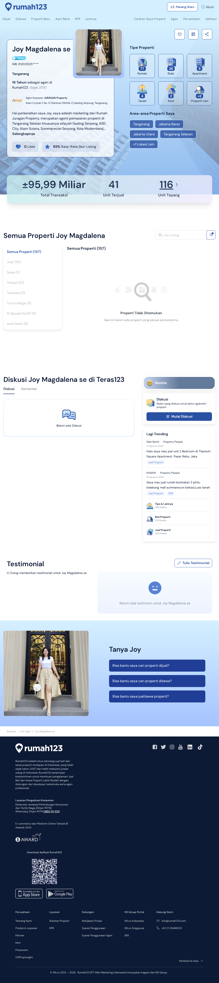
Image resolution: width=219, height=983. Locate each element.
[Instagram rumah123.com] (172, 747)
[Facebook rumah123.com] (154, 747)
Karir (18, 942)
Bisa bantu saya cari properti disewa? (142, 681)
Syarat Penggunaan (93, 928)
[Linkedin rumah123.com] (189, 747)
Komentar (29, 389)
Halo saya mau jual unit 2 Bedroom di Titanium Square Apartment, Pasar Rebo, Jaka (178, 453)
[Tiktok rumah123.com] (200, 747)
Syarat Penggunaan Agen (97, 935)
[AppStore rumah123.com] (29, 893)
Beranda (11, 731)
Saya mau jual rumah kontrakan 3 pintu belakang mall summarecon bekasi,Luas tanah (178, 484)
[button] (180, 34)
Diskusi (9, 389)
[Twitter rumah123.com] (163, 747)
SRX (126, 935)
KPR (171, 493)
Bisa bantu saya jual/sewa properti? (140, 696)
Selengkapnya (23, 133)
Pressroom (21, 950)
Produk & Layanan (26, 928)
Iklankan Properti (59, 921)
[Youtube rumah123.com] (180, 747)
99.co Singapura (134, 928)
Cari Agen (25, 731)
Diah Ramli (152, 442)
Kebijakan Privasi (92, 921)
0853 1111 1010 (52, 811)
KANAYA (151, 473)
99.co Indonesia (134, 921)
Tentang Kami (23, 921)
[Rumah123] (26, 7)
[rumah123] (38, 748)
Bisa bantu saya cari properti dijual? (140, 665)
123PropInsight (24, 957)
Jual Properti (155, 462)
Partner (19, 935)
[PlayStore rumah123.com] (59, 893)
